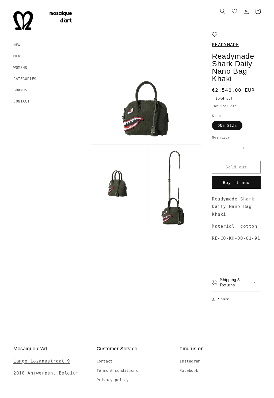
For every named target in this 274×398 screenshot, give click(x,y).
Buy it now (236, 182)
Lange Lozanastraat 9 (41, 361)
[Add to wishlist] (214, 35)
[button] (223, 11)
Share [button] (224, 299)
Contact (105, 361)
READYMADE (225, 44)
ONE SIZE (227, 125)
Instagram (190, 361)
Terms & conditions (117, 370)
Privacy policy (113, 380)
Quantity (221, 137)
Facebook (189, 370)
